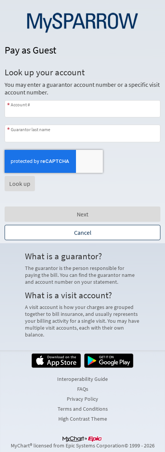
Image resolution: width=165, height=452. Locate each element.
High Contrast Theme (82, 418)
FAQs (82, 388)
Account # (20, 104)
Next (82, 214)
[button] (20, 183)
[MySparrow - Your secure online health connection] (82, 21)
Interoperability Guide (82, 379)
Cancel (82, 232)
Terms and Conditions (83, 408)
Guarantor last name (30, 129)
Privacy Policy (82, 398)
